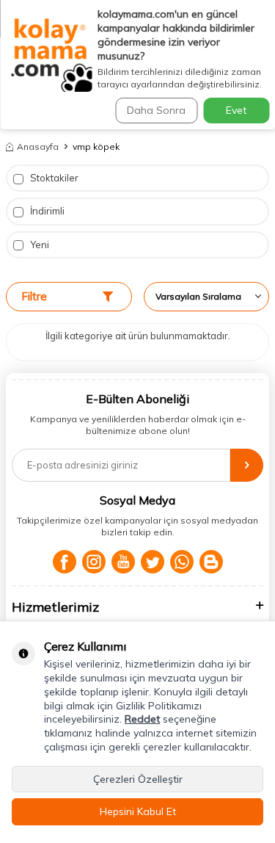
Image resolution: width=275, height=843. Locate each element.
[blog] (211, 562)
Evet (236, 110)
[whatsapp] (182, 562)
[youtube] (123, 562)
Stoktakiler (53, 178)
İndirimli (46, 211)
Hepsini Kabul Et (138, 811)
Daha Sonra (156, 110)
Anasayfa (38, 146)
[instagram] (94, 562)
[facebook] (64, 562)
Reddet (142, 719)
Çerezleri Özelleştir (138, 779)
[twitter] (152, 562)
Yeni (38, 244)
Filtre (34, 296)
